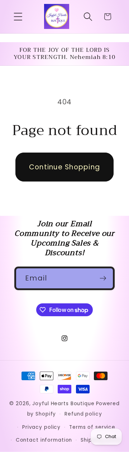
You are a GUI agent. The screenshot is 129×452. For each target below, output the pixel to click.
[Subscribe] (103, 278)
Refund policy (83, 414)
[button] (18, 16)
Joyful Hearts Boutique (63, 403)
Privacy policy (41, 427)
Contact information (44, 440)
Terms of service (92, 427)
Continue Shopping (64, 167)
